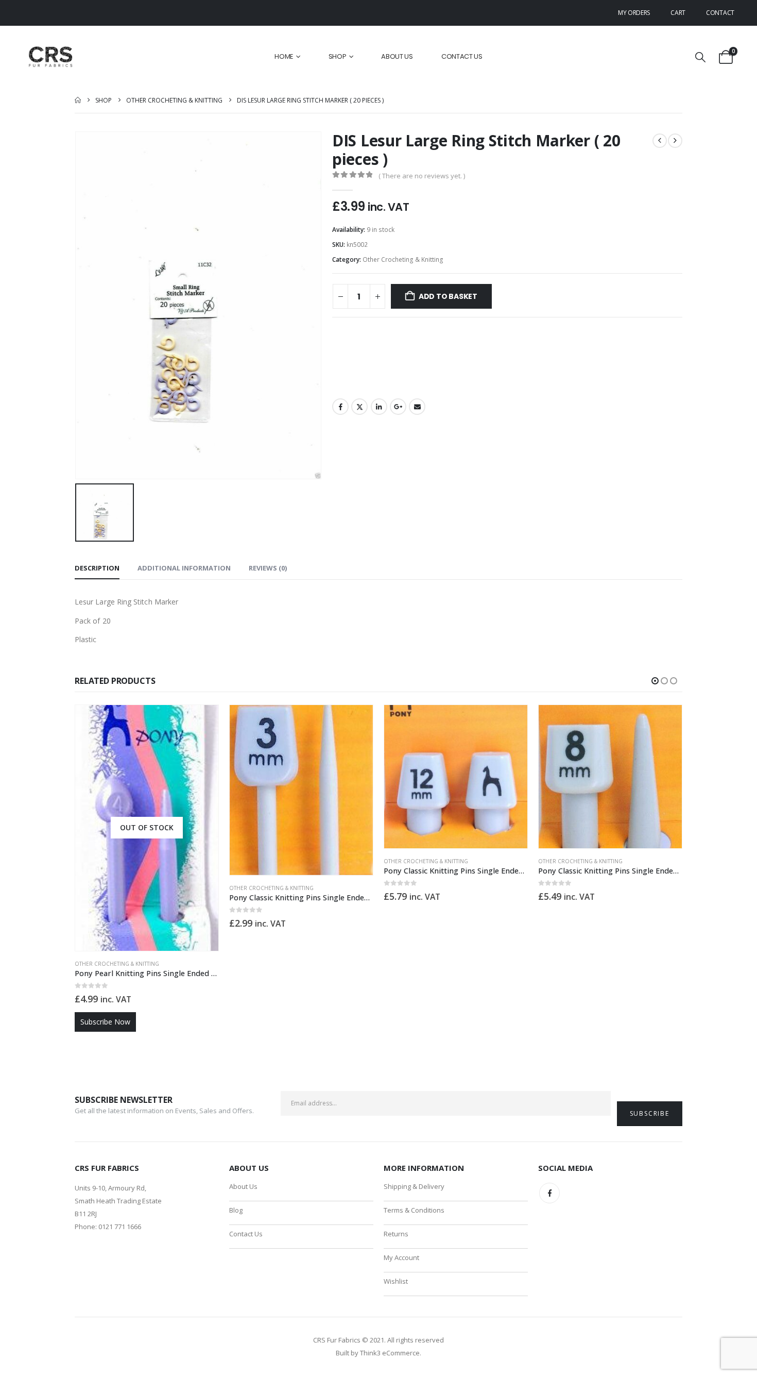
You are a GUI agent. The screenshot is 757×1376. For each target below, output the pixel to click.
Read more (201, 722)
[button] (700, 57)
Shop (338, 56)
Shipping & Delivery (414, 1186)
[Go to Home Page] (78, 100)
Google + (398, 406)
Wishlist (396, 1281)
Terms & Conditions (414, 1210)
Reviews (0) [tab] (268, 568)
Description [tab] (97, 568)
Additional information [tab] (184, 568)
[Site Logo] (51, 57)
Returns (396, 1233)
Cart (677, 12)
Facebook (340, 406)
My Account (401, 1257)
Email (417, 406)
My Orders (634, 12)
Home (284, 56)
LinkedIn (379, 406)
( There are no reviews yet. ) (421, 175)
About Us (397, 56)
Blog (236, 1210)
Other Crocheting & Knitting (403, 259)
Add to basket (448, 296)
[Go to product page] (301, 790)
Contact (720, 12)
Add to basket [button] (356, 722)
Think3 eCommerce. (390, 1352)
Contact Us (462, 56)
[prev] (659, 140)
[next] (675, 140)
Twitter (359, 406)
